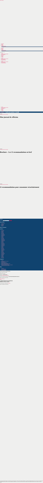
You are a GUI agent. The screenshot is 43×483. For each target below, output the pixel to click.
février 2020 (2, 257)
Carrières (2, 45)
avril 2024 (2, 237)
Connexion (2, 268)
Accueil (2, 53)
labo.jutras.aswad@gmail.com (5, 275)
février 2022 (2, 248)
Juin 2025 (2, 225)
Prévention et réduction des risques (5, 264)
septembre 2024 (3, 235)
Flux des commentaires (3, 269)
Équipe (2, 44)
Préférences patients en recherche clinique (5, 263)
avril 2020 (2, 256)
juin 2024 (2, 236)
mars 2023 (2, 242)
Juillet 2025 (2, 224)
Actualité (2, 56)
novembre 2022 (3, 244)
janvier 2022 (2, 249)
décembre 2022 (3, 243)
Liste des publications (3, 50)
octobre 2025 (2, 230)
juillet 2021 (2, 250)
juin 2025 (2, 231)
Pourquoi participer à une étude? (4, 58)
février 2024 (2, 238)
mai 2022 (2, 247)
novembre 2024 (3, 234)
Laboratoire (2, 43)
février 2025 (2, 233)
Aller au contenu (2, 0)
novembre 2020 (3, 253)
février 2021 (2, 252)
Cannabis (2, 260)
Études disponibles (3, 54)
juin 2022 (2, 246)
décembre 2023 (3, 239)
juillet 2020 (2, 254)
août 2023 (2, 241)
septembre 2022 (3, 245)
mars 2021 (2, 251)
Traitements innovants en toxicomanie (4, 114)
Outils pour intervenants (3, 262)
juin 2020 (2, 255)
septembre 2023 (3, 240)
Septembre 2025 (3, 223)
